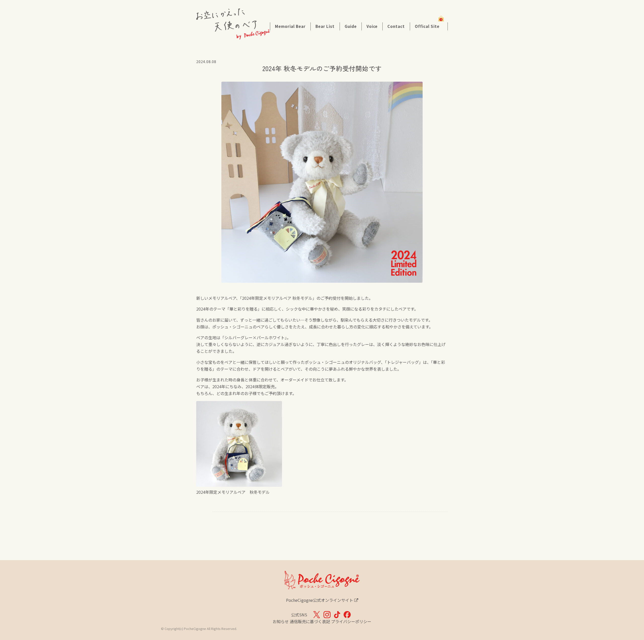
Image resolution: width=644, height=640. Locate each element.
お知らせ (281, 621)
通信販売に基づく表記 (310, 621)
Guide (351, 26)
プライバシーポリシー (351, 621)
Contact (396, 26)
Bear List (325, 26)
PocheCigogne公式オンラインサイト (320, 600)
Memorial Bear (290, 26)
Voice (372, 26)
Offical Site (427, 26)
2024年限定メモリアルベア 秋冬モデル (233, 492)
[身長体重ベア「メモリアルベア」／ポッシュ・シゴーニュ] (233, 36)
